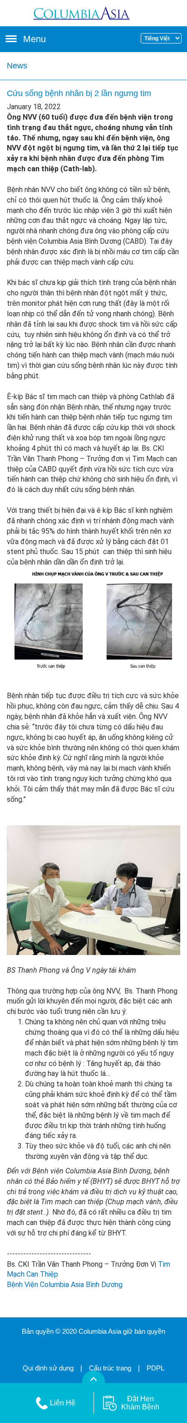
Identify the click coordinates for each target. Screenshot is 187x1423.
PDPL (155, 1368)
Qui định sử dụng (48, 1368)
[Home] (93, 12)
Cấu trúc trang (110, 1368)
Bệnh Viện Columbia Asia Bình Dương (65, 1284)
